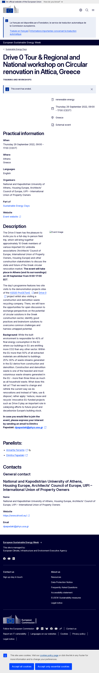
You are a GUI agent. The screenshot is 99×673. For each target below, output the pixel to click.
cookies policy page (49, 655)
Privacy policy (78, 634)
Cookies (64, 634)
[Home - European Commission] (11, 9)
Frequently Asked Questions (64, 587)
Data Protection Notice (62, 582)
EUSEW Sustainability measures (66, 597)
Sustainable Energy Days (16, 49)
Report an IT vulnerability (14, 634)
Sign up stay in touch (13, 577)
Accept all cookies (21, 666)
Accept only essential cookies (53, 666)
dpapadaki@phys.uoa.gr (16, 526)
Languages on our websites (43, 634)
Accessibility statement (61, 592)
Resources (56, 577)
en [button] (81, 10)
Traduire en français (19, 31)
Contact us (71, 628)
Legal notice (56, 603)
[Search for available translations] (29, 450)
